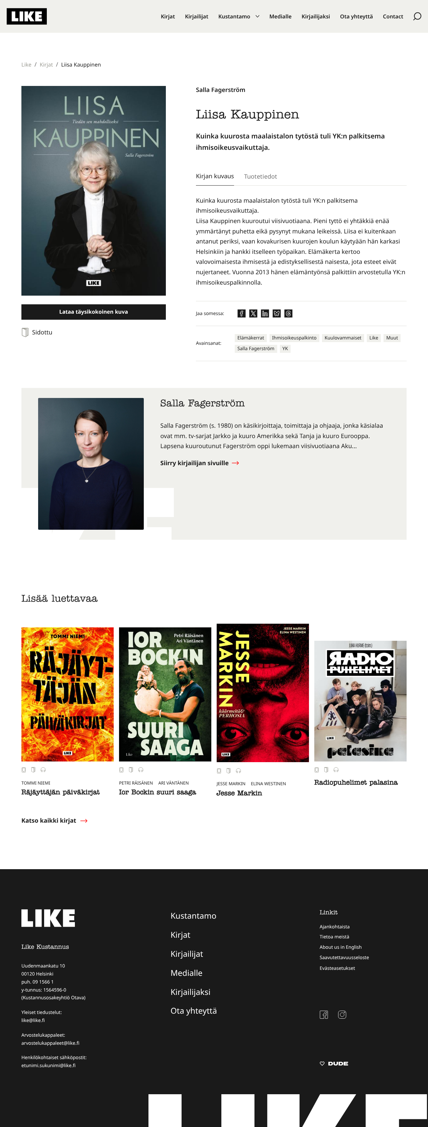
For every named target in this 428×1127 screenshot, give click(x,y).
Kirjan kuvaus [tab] (215, 176)
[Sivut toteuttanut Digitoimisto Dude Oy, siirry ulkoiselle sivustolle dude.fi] (334, 1064)
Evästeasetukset (337, 968)
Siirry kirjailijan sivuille (195, 463)
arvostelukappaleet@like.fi (50, 1043)
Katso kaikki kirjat (48, 821)
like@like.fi (33, 1020)
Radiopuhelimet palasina (356, 783)
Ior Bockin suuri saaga (157, 793)
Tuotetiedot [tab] (260, 176)
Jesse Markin (239, 794)
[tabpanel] (301, 242)
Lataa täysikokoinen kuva (93, 311)
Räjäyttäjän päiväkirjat (60, 793)
